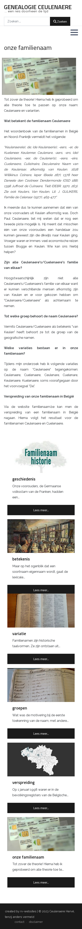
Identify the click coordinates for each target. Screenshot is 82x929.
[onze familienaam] (41, 834)
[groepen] (41, 685)
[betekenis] (41, 536)
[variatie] (41, 611)
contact (19, 921)
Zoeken (62, 21)
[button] (74, 32)
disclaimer (36, 921)
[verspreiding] (41, 760)
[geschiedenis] (41, 456)
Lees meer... (41, 510)
